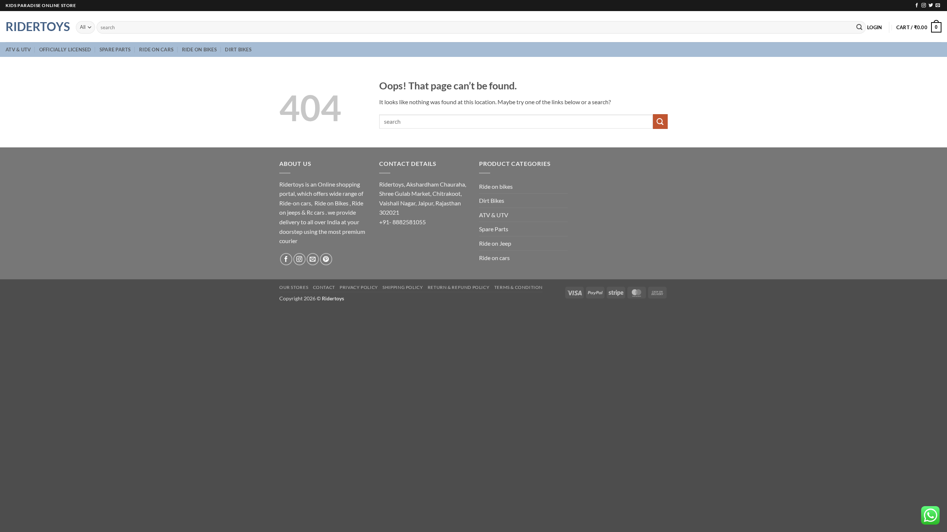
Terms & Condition (518, 287)
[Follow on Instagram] (923, 5)
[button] (874, 27)
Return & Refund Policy (458, 287)
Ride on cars (156, 49)
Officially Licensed (65, 49)
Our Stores (293, 287)
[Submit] (859, 27)
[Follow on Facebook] (916, 5)
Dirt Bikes (238, 49)
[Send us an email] (938, 5)
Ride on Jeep (495, 243)
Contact (324, 287)
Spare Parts (115, 49)
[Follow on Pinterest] (326, 259)
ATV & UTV (18, 49)
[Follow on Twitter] (931, 5)
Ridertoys (35, 27)
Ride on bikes (199, 49)
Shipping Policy (402, 287)
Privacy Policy (359, 287)
